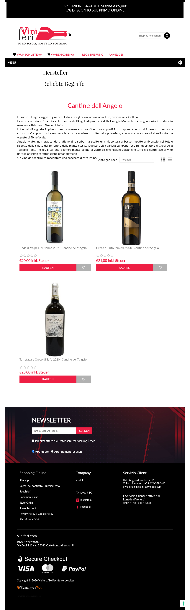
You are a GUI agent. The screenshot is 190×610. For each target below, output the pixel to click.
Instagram (86, 499)
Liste (170, 160)
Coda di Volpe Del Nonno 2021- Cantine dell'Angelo (53, 247)
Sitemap (24, 480)
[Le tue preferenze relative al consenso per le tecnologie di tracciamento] (183, 603)
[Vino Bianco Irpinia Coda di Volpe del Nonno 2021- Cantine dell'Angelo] (55, 208)
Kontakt (80, 480)
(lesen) (92, 440)
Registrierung (92, 54)
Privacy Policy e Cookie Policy (36, 513)
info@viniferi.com (151, 486)
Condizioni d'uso (28, 497)
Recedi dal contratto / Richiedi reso (39, 485)
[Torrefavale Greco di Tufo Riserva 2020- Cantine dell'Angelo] (55, 319)
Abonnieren (42, 451)
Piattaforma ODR (29, 519)
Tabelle (163, 160)
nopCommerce (34, 596)
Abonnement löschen (68, 451)
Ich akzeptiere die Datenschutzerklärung (61, 440)
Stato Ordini (26, 502)
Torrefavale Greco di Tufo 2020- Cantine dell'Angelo (53, 359)
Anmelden (116, 54)
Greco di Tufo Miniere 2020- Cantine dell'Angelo (127, 247)
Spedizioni (25, 491)
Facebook (85, 506)
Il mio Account (27, 508)
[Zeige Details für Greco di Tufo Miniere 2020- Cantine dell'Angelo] (131, 208)
